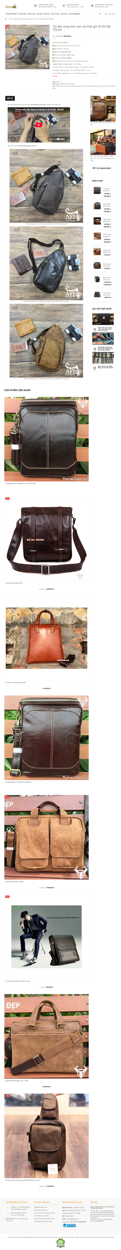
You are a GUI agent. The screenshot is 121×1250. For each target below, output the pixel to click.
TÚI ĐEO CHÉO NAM (11, 14)
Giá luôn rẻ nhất (73, 5)
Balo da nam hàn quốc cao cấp (107, 278)
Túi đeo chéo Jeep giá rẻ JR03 (107, 235)
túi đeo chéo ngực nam (63, 86)
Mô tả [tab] (10, 98)
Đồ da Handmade (74, 14)
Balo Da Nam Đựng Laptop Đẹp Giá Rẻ (107, 205)
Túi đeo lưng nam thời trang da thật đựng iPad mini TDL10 (22, 1180)
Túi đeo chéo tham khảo (16, 19)
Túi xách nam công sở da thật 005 (15, 682)
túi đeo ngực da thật (90, 86)
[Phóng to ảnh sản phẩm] (9, 28)
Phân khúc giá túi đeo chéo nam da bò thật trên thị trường (105, 329)
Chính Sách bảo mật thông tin (43, 1221)
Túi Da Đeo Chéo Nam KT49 (13, 583)
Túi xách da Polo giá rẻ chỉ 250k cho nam (17, 981)
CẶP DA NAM (31, 14)
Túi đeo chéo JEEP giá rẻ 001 (107, 220)
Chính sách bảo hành (40, 1210)
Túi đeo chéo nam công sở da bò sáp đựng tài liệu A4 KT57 (107, 293)
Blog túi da (64, 14)
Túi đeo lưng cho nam (38, 105)
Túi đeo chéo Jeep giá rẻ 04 (107, 264)
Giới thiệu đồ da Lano (40, 1207)
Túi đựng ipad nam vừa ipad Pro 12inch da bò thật (20, 483)
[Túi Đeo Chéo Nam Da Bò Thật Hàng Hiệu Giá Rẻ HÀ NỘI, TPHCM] (11, 6)
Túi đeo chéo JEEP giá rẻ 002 (107, 251)
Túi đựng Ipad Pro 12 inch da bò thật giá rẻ (18, 782)
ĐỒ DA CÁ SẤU (55, 14)
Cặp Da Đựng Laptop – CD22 (14, 881)
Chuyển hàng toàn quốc (104, 5)
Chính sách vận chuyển (41, 1216)
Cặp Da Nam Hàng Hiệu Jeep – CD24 (16, 1081)
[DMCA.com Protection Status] (60, 1243)
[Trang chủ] (5, 19)
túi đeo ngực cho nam (76, 86)
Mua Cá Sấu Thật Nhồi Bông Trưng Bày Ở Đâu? (106, 367)
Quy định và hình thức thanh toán (44, 1218)
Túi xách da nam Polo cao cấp (107, 190)
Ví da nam (39, 14)
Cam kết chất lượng (45, 5)
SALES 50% (46, 14)
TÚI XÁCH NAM (22, 14)
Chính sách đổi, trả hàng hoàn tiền (44, 1213)
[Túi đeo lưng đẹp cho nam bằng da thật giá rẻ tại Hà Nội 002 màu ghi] (27, 47)
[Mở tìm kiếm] (100, 13)
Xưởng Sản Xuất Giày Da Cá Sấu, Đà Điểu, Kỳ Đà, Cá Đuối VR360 (105, 348)
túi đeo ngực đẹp (102, 86)
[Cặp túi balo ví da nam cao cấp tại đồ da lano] (103, 108)
